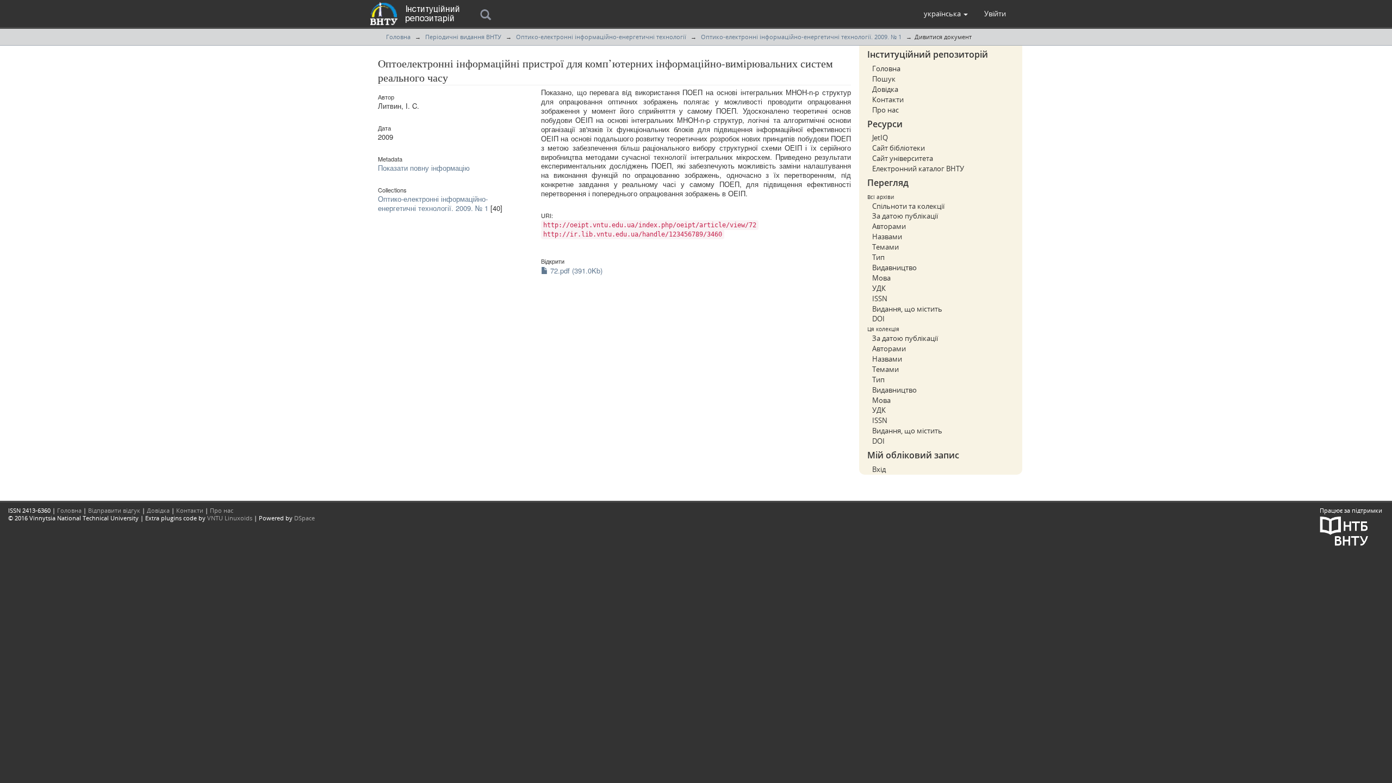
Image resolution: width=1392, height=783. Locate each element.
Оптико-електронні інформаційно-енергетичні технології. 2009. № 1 (801, 37)
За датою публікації (905, 216)
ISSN (879, 298)
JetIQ (880, 137)
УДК (879, 288)
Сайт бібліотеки (898, 148)
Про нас (885, 110)
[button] (946, 13)
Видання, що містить (907, 309)
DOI (878, 319)
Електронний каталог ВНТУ (918, 168)
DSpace (304, 518)
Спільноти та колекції (908, 206)
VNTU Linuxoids (229, 518)
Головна (398, 37)
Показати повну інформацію (424, 168)
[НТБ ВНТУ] (1344, 530)
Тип (878, 257)
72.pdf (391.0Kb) (575, 270)
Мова (881, 278)
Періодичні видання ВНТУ (463, 37)
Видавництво (894, 267)
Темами (885, 247)
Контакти (888, 99)
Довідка (885, 89)
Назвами (887, 236)
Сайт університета (902, 158)
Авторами (889, 226)
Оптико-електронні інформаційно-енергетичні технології (601, 37)
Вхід (879, 469)
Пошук (884, 79)
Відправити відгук (114, 510)
